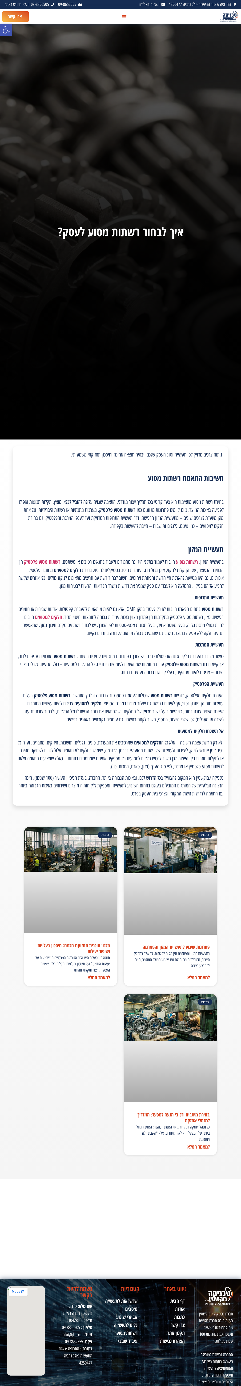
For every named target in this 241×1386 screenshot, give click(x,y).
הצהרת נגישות (172, 1341)
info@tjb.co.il (72, 1334)
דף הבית (177, 1300)
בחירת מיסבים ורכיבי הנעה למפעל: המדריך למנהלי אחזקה (173, 1117)
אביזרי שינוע (126, 1317)
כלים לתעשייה (125, 1325)
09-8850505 (71, 1327)
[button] (6, 30)
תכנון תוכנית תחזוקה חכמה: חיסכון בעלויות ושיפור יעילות (73, 948)
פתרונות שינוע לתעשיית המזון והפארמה (176, 947)
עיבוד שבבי (127, 1341)
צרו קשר (178, 1325)
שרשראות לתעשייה (121, 1300)
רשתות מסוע (126, 1333)
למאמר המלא (198, 977)
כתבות (179, 1317)
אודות (180, 1309)
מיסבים (131, 1309)
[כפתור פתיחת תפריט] (124, 16)
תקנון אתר (176, 1333)
